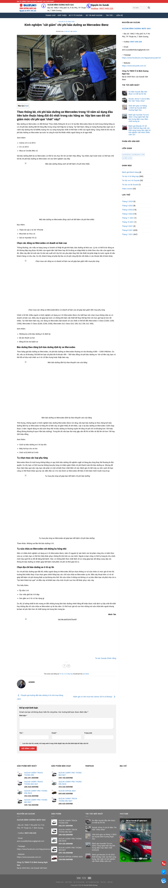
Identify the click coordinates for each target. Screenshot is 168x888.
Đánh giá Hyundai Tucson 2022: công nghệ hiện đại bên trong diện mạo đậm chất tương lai (139, 118)
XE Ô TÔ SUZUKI (75, 15)
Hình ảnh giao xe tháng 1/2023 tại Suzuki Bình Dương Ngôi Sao (138, 108)
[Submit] (149, 7)
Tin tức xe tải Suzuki (130, 185)
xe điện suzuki (127, 158)
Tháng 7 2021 (127, 234)
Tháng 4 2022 (127, 210)
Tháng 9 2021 (127, 226)
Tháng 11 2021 (128, 218)
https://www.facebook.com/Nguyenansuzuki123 (141, 58)
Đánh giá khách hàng (130, 172)
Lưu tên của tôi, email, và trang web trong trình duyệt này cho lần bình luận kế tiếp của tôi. (55, 743)
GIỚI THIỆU (62, 15)
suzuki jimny (126, 154)
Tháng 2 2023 (127, 201)
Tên (21, 733)
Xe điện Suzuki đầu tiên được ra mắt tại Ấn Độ (138, 93)
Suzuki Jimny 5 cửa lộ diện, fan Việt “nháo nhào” (139, 100)
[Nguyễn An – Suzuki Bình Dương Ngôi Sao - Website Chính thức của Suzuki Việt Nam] (27, 7)
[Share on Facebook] (64, 666)
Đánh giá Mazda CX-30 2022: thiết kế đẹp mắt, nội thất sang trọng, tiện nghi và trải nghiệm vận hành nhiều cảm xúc (139, 130)
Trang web (88, 733)
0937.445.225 (30, 833)
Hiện (26, 106)
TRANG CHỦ (50, 15)
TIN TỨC (109, 15)
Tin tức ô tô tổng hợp (66, 21)
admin (75, 31)
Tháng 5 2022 (127, 206)
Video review (127, 189)
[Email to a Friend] (68, 666)
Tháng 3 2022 (127, 214)
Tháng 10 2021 (128, 222)
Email (54, 733)
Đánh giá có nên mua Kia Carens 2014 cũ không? (93, 697)
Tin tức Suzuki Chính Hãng (105, 658)
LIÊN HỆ (119, 15)
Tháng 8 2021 (127, 230)
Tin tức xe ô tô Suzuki (130, 180)
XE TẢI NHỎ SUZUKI (94, 15)
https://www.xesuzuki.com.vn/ (134, 66)
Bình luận (23, 715)
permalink (86, 674)
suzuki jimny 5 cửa (138, 154)
